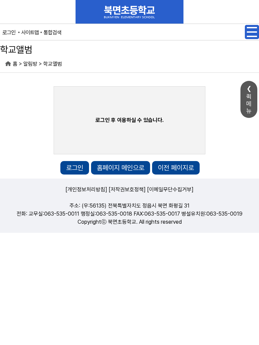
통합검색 (52, 32)
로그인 (9, 32)
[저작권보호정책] (127, 189)
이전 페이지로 (176, 168)
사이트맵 (30, 32)
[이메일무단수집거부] (170, 189)
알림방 (30, 64)
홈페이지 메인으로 (120, 168)
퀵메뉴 (249, 103)
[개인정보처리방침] (86, 189)
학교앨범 (52, 64)
